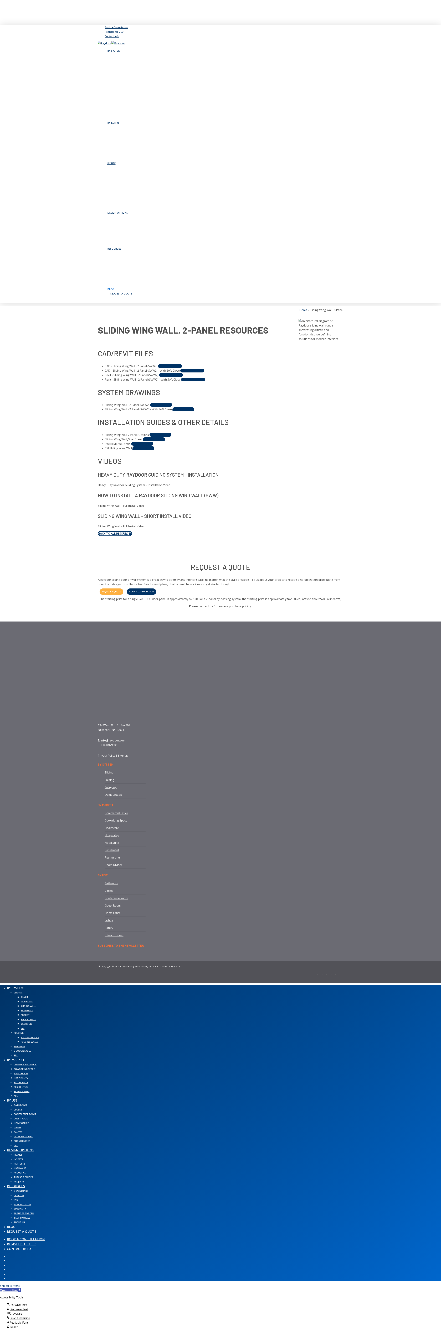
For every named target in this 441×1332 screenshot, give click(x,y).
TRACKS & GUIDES (23, 1177)
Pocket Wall (28, 1019)
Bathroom (111, 883)
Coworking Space (116, 820)
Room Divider (113, 865)
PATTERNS (19, 1163)
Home (303, 310)
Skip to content (10, 1286)
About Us (19, 1222)
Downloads (21, 1190)
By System (15, 988)
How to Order (22, 1204)
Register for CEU (24, 1213)
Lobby (109, 920)
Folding (109, 780)
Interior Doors (114, 935)
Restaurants (113, 857)
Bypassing (27, 1001)
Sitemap (123, 755)
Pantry (109, 928)
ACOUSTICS (20, 1172)
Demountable (113, 795)
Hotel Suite (112, 843)
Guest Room (113, 905)
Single (24, 997)
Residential (112, 850)
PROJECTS (19, 1181)
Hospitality (112, 835)
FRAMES (18, 1154)
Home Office (113, 913)
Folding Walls (29, 1041)
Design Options (20, 1150)
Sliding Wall (28, 1006)
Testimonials (22, 1217)
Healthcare (112, 828)
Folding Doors (30, 1037)
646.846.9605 (109, 745)
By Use (12, 1100)
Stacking (26, 1024)
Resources (16, 1186)
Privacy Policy (106, 755)
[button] (170, 366)
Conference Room (116, 898)
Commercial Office (116, 813)
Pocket (25, 1015)
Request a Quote (21, 1231)
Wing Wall (27, 1010)
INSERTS (18, 1159)
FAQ (16, 1199)
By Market (15, 1060)
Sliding (109, 772)
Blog (11, 1227)
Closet (109, 891)
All (22, 1028)
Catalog (19, 1195)
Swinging (111, 787)
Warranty (20, 1208)
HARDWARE (20, 1168)
